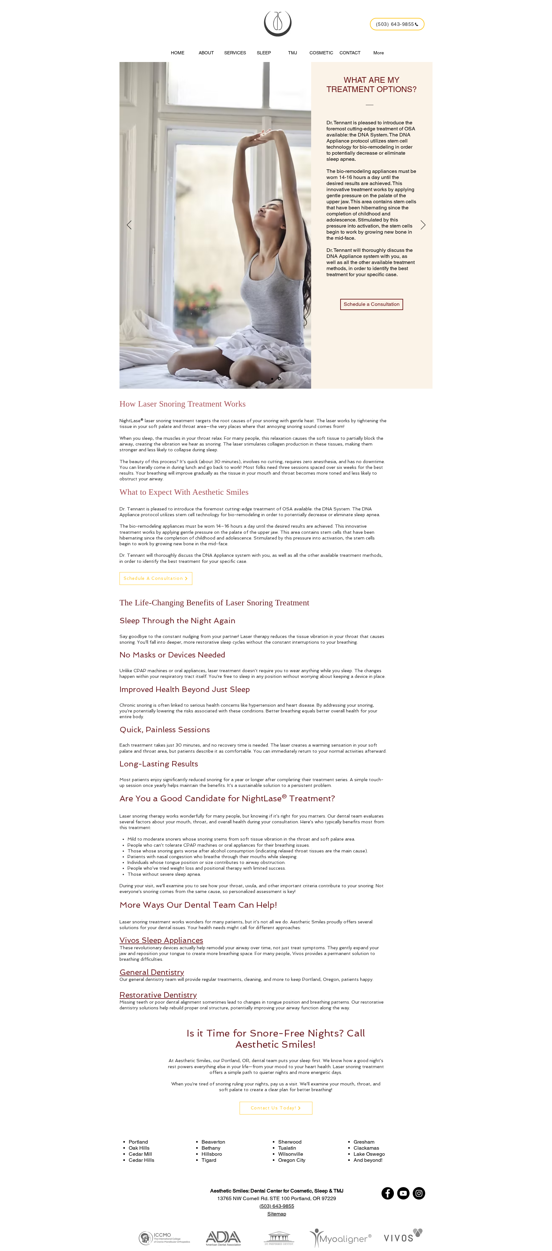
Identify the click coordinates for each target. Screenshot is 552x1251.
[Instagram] (419, 1193)
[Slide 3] (280, 379)
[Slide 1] (272, 378)
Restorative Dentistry (158, 994)
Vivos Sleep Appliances (161, 940)
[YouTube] (403, 1193)
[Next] (423, 225)
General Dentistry (151, 972)
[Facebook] (387, 1193)
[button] (235, 50)
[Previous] (129, 225)
